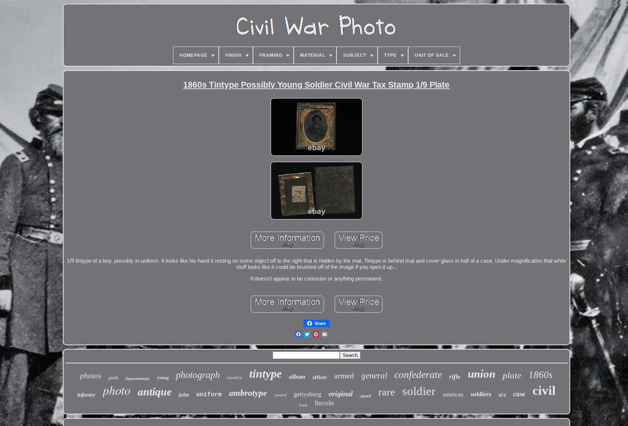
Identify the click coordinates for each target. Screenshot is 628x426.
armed (344, 375)
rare (386, 392)
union (481, 373)
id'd (502, 395)
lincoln (324, 403)
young (163, 377)
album (297, 376)
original (341, 394)
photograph (198, 375)
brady (303, 405)
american (453, 394)
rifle (454, 376)
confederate (418, 374)
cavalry (234, 377)
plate (512, 375)
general (374, 375)
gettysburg (307, 394)
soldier (418, 391)
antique (155, 392)
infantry (86, 395)
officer (320, 377)
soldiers (481, 394)
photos (90, 375)
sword (280, 395)
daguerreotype (137, 378)
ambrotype (248, 393)
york (113, 378)
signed (365, 396)
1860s (540, 374)
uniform (209, 394)
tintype (265, 373)
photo (116, 390)
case (519, 394)
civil (544, 390)
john (184, 395)
